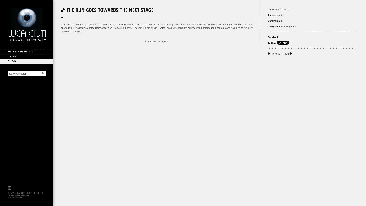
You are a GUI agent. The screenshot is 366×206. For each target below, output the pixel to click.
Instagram (9, 188)
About (13, 56)
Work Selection (22, 51)
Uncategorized (288, 26)
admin (280, 15)
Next (286, 53)
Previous (275, 53)
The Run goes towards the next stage (109, 10)
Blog (12, 61)
